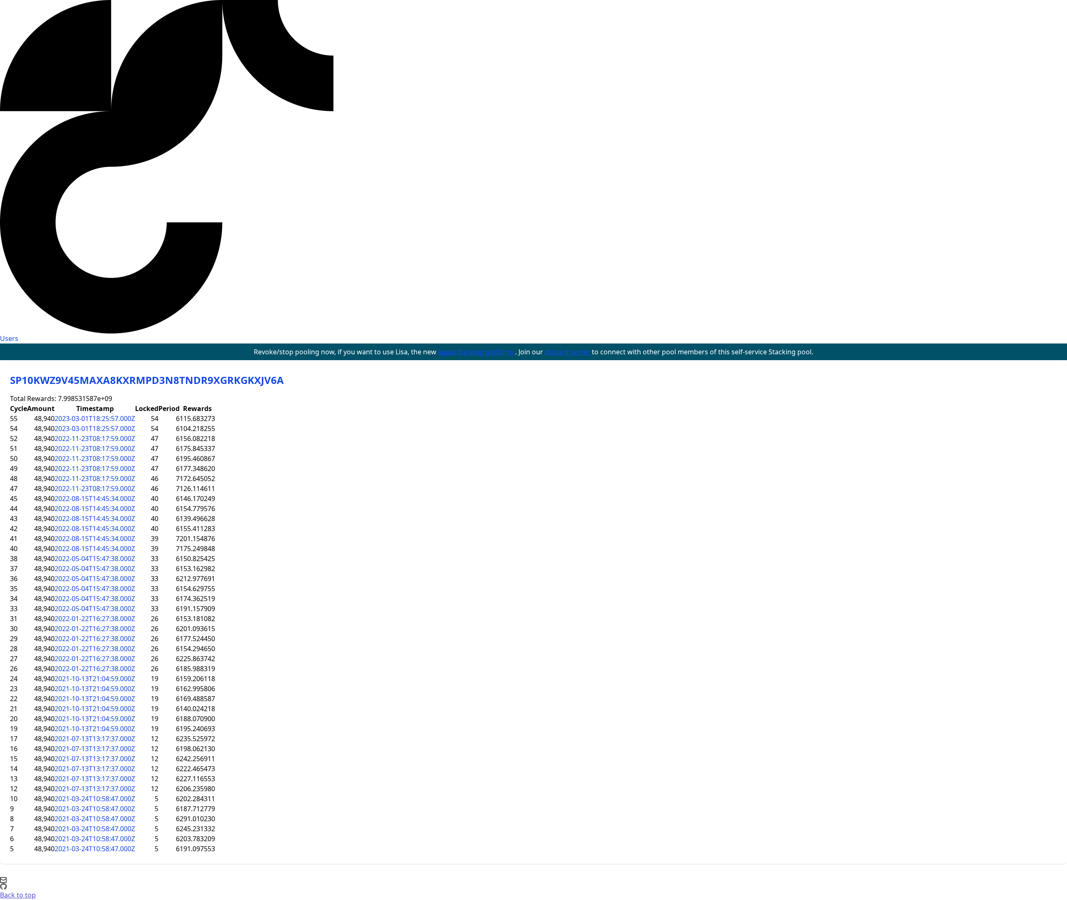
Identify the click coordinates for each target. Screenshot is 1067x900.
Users (9, 338)
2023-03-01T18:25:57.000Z (95, 418)
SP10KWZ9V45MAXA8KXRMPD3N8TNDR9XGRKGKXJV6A (147, 380)
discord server (568, 351)
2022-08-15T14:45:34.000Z (95, 498)
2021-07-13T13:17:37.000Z (95, 738)
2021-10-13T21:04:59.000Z (95, 678)
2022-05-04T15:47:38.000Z (95, 558)
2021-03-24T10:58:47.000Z (95, 798)
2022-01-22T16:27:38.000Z (95, 618)
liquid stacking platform (476, 351)
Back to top (18, 895)
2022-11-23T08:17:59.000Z (95, 438)
